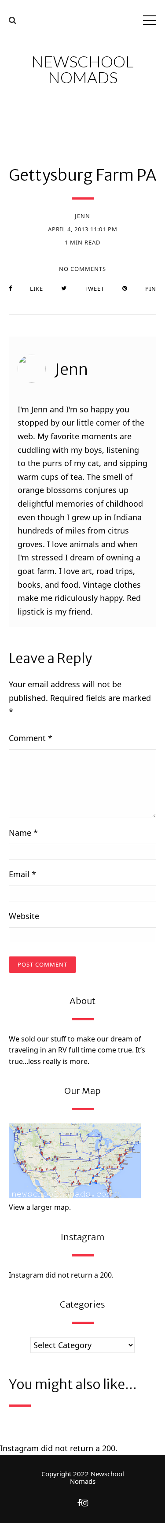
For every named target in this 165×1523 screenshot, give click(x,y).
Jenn (82, 216)
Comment (30, 738)
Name (23, 832)
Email (22, 874)
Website (24, 916)
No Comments (82, 269)
